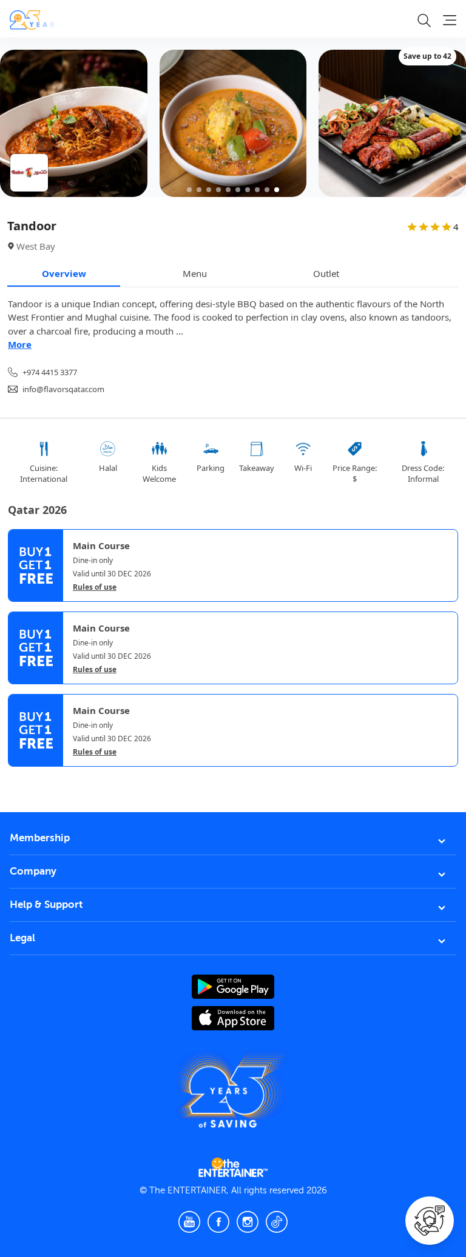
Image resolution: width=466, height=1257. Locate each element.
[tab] (17, 778)
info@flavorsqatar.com (63, 389)
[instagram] (247, 1222)
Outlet (326, 273)
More (20, 344)
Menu (195, 273)
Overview (64, 273)
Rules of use (94, 587)
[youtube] (189, 1222)
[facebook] (218, 1222)
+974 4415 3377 (49, 372)
